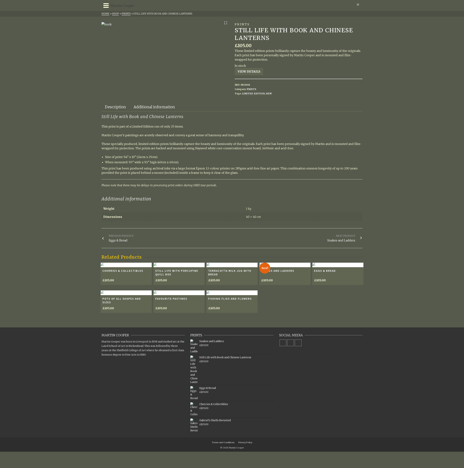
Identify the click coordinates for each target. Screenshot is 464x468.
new (269, 93)
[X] (290, 342)
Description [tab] (115, 107)
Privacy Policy (245, 442)
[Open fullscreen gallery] (225, 22)
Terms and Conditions (223, 442)
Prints (251, 89)
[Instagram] (298, 342)
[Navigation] (106, 5)
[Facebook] (282, 342)
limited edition (253, 93)
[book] (107, 24)
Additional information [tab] (154, 107)
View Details (249, 71)
